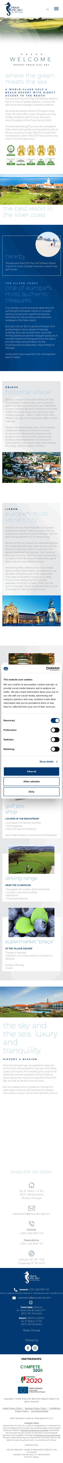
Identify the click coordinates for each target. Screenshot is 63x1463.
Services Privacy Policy (36, 1408)
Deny (31, 791)
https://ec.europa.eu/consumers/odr (34, 1430)
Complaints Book (39, 1411)
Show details (47, 761)
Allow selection (31, 781)
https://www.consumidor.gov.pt (47, 1435)
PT (47, 9)
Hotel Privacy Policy (13, 1408)
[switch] (55, 730)
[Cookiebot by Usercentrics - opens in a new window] (46, 669)
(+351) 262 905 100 (31, 1233)
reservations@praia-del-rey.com (31, 1213)
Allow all (31, 771)
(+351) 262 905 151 (31, 1243)
